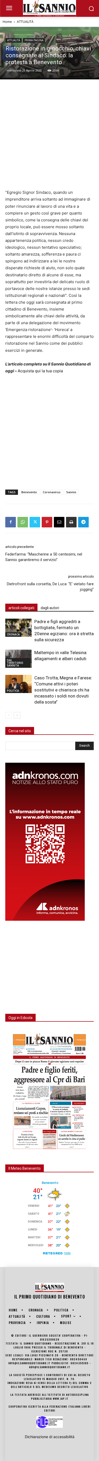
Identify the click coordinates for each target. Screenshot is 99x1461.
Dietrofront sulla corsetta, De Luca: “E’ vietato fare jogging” (50, 587)
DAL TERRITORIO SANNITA (15, 662)
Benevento (29, 492)
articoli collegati (21, 608)
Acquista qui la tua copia (40, 370)
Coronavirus (51, 492)
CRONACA (13, 634)
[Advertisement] (49, 134)
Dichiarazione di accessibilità (49, 1436)
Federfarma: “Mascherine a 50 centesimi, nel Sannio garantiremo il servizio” (43, 557)
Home (7, 21)
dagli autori (50, 608)
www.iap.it (60, 1399)
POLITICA (13, 691)
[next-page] (17, 715)
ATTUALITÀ (25, 21)
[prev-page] (8, 715)
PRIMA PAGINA (34, 40)
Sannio (71, 492)
